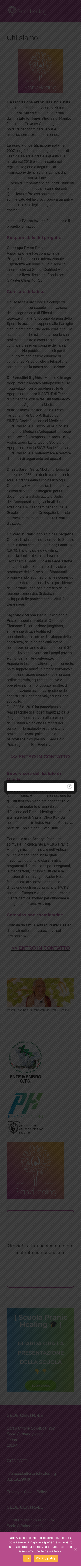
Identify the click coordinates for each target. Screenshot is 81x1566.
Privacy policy (46, 1558)
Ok (27, 1558)
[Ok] (75, 1549)
